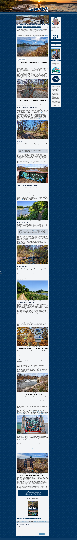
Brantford (39, 118)
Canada (21, 521)
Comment (19, 526)
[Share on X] (1, 268)
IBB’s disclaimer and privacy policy (55, 105)
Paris (44, 521)
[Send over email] (1, 271)
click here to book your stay (41, 411)
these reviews (33, 411)
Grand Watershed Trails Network (32, 497)
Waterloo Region (39, 29)
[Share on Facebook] (1, 266)
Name (18, 533)
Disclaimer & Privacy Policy (56, 538)
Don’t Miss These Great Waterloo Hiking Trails (33, 492)
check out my (42, 413)
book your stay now (34, 448)
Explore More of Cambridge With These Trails (33, 494)
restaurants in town (20, 413)
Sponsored (25, 521)
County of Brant (37, 521)
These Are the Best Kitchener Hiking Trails (33, 493)
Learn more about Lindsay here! (56, 32)
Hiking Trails (42, 521)
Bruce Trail (35, 230)
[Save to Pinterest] (1, 270)
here (29, 77)
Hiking (40, 521)
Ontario (23, 521)
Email (29, 533)
